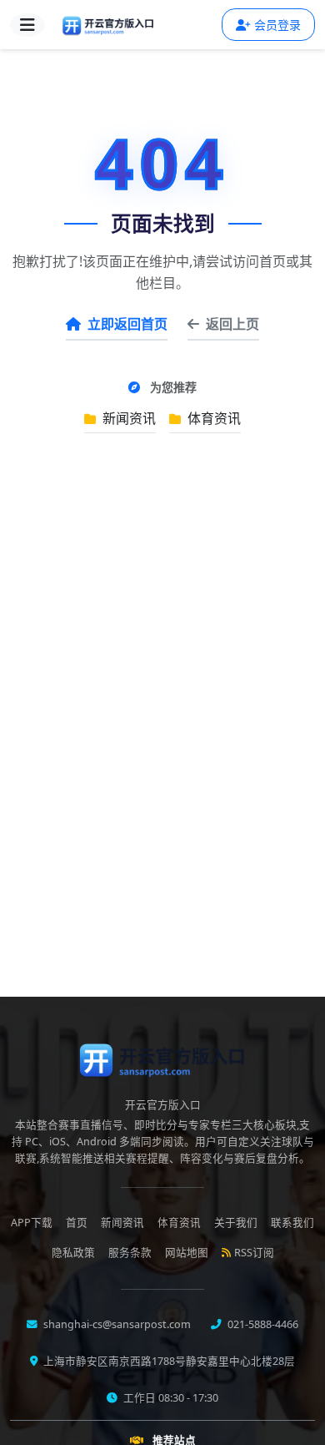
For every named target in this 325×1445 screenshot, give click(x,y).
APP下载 (31, 1222)
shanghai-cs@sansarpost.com (116, 1324)
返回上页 (232, 324)
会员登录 (277, 25)
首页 (77, 1222)
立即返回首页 (128, 324)
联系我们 (292, 1222)
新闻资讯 (127, 418)
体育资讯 (212, 418)
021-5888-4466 (261, 1324)
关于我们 (236, 1222)
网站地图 (186, 1252)
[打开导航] (27, 25)
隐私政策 (73, 1252)
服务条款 (130, 1252)
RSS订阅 (254, 1252)
